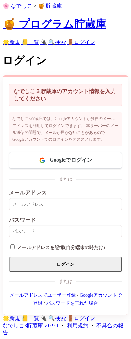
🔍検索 (57, 42)
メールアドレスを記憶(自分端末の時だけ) (61, 247)
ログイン (65, 264)
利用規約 (77, 325)
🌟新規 (11, 42)
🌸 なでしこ (17, 6)
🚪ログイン (81, 42)
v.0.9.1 (51, 325)
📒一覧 (30, 42)
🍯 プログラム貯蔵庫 (54, 24)
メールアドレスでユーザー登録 (43, 295)
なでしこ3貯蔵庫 (23, 325)
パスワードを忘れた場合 (72, 303)
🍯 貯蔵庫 (50, 6)
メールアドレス (28, 192)
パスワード (22, 220)
